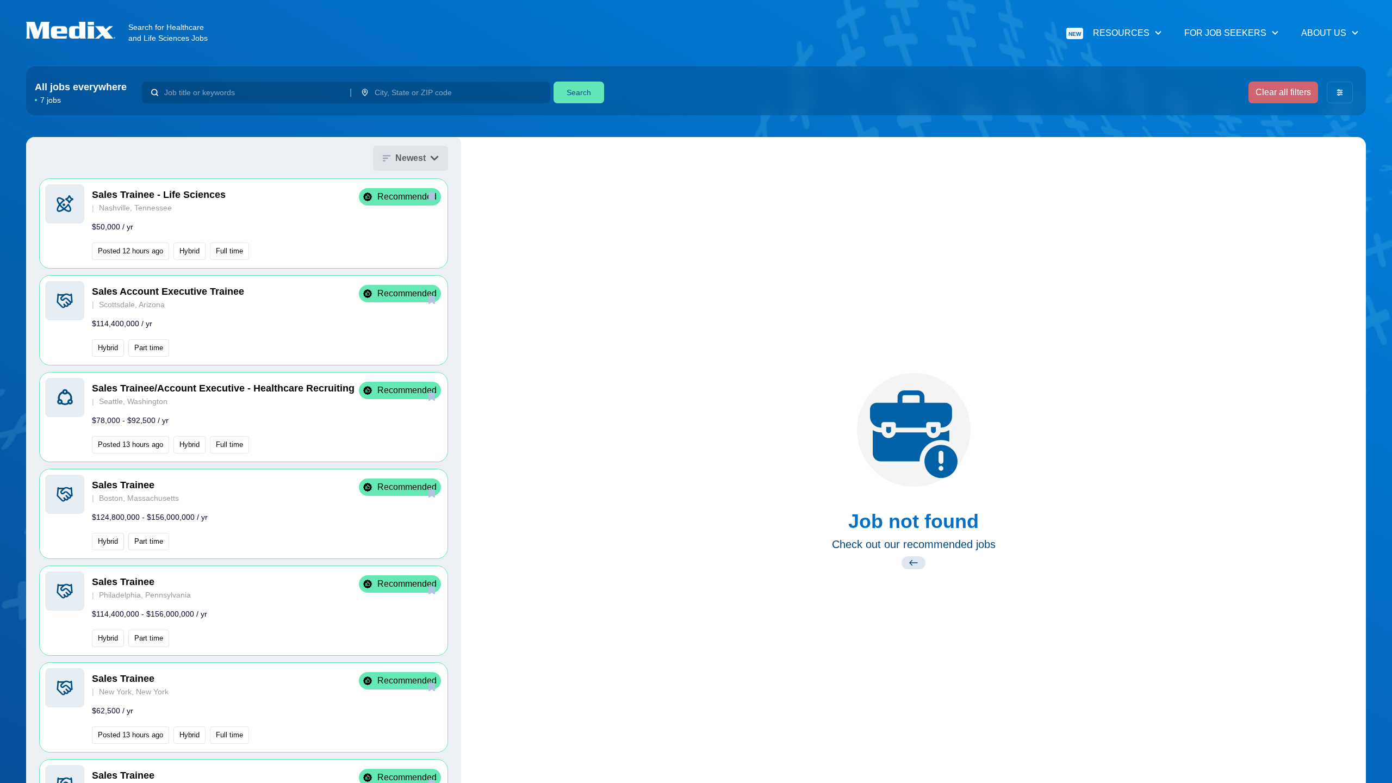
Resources (1108, 33)
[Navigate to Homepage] (77, 30)
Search (579, 92)
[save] (432, 196)
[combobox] (252, 92)
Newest (410, 158)
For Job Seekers (1225, 33)
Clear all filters (1283, 92)
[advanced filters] (1340, 92)
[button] (243, 223)
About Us (1323, 33)
